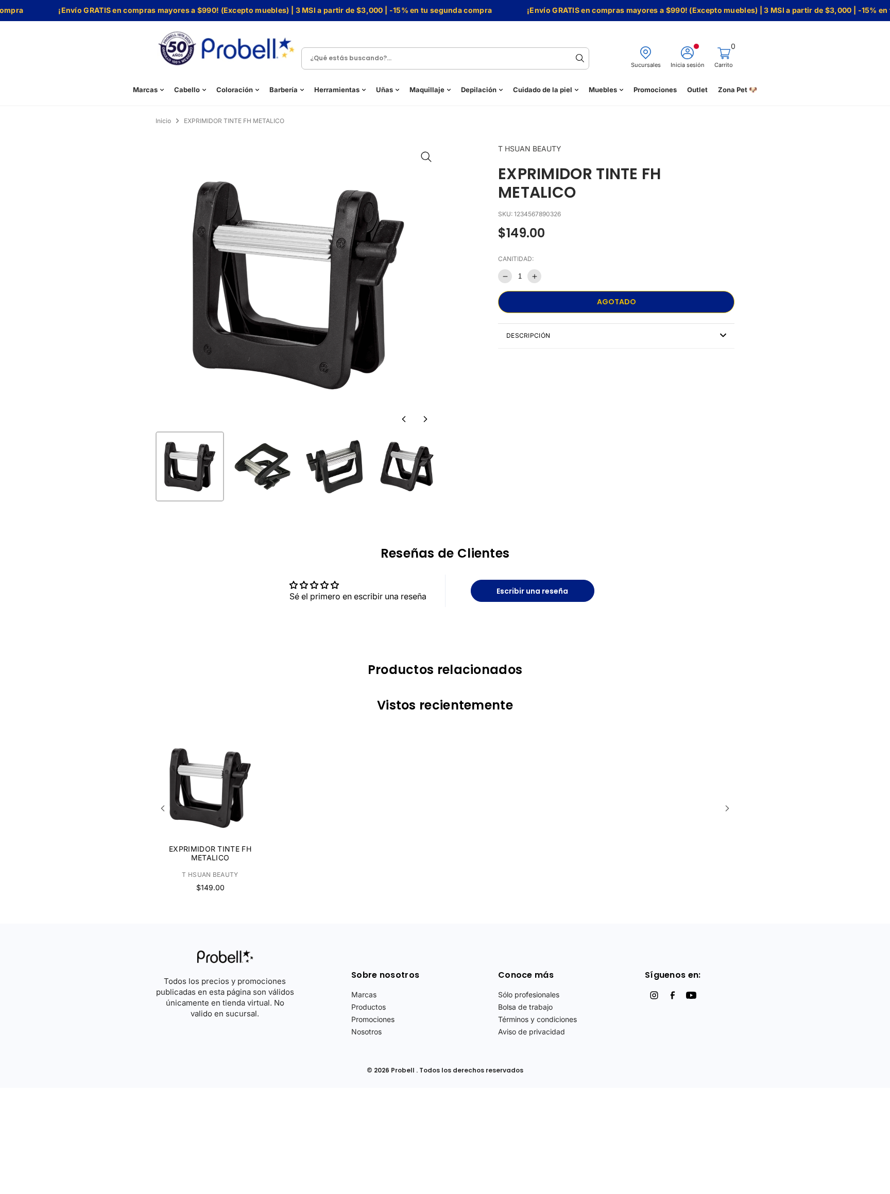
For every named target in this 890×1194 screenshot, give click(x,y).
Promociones (655, 90)
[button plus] (534, 276)
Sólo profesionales (528, 994)
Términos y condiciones (537, 1019)
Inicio (163, 121)
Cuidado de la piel (542, 90)
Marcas (145, 90)
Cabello (187, 90)
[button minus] (505, 276)
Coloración (234, 90)
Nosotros (366, 1031)
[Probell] (229, 45)
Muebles (603, 90)
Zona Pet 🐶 (737, 90)
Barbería (283, 90)
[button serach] (580, 58)
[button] (404, 419)
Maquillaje (426, 90)
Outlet (697, 90)
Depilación (479, 90)
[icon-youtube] (691, 995)
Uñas (384, 90)
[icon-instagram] (654, 995)
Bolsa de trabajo (525, 1006)
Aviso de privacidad (531, 1031)
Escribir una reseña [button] (532, 591)
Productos (368, 1006)
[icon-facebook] (672, 995)
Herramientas (337, 90)
